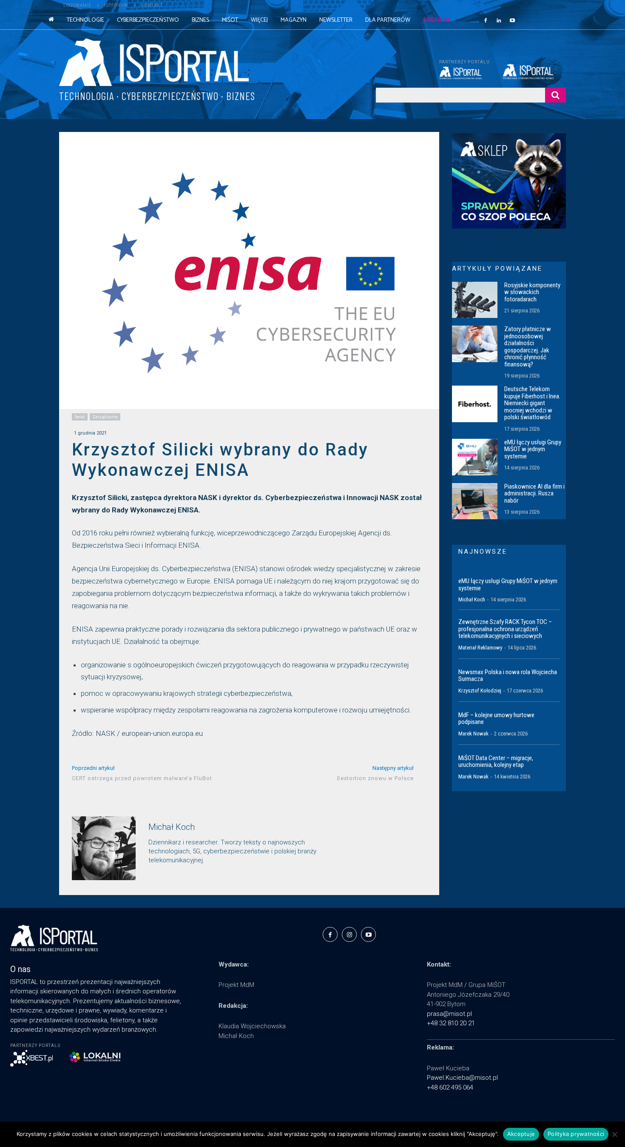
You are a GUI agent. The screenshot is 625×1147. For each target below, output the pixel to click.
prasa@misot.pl (449, 1014)
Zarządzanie (105, 417)
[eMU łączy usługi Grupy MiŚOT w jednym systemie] (474, 457)
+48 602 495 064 (450, 1087)
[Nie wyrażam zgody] (614, 1134)
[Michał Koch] (104, 848)
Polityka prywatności (576, 1133)
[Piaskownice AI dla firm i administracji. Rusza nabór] (474, 501)
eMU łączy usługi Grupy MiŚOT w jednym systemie (532, 449)
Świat (79, 417)
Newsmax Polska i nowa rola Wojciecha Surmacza (507, 675)
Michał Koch (171, 827)
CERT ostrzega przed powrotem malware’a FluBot (142, 778)
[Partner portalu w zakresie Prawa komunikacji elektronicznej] (534, 71)
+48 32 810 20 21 (451, 1023)
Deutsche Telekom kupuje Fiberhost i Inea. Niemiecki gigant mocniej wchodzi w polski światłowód (532, 403)
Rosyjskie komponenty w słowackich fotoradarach (532, 292)
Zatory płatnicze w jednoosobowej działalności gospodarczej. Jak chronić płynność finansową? (527, 346)
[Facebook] (485, 20)
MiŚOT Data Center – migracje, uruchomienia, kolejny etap (495, 761)
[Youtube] (512, 20)
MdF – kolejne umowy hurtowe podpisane (496, 718)
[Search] (555, 95)
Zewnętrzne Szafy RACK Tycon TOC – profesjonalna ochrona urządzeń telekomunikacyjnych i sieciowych (505, 629)
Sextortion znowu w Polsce (375, 778)
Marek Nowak (473, 733)
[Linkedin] (499, 20)
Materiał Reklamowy (480, 647)
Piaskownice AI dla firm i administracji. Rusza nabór (534, 493)
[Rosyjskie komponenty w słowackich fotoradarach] (474, 300)
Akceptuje (521, 1133)
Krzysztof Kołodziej (479, 690)
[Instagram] (349, 934)
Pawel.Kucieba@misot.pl (462, 1077)
